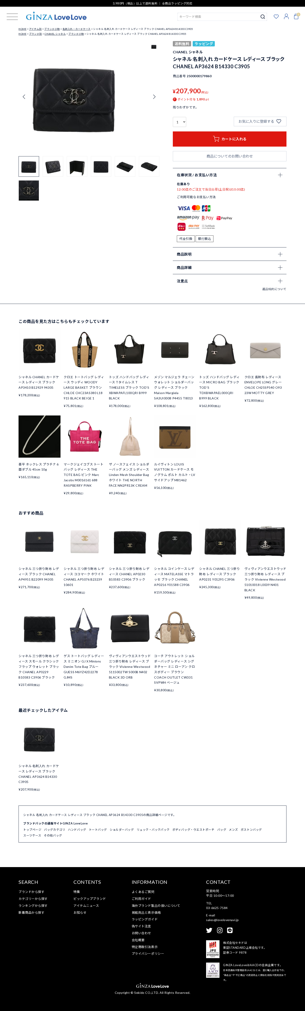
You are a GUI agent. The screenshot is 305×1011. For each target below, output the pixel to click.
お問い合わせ (141, 933)
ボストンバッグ (251, 829)
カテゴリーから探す (33, 899)
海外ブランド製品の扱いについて (156, 905)
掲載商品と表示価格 (146, 912)
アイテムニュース (86, 905)
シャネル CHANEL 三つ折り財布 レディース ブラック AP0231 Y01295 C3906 (219, 574)
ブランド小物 (52, 28)
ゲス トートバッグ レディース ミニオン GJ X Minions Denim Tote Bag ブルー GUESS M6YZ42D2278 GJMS (84, 666)
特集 (76, 892)
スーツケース (32, 835)
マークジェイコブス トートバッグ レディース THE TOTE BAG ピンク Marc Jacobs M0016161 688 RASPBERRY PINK (83, 474)
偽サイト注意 (141, 926)
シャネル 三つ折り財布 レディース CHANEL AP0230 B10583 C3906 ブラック (129, 574)
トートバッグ (98, 829)
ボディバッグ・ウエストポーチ (193, 829)
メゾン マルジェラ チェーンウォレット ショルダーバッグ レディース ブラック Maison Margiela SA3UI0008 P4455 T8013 (174, 387)
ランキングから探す (33, 905)
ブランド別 (35, 33)
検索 (263, 17)
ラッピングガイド (145, 919)
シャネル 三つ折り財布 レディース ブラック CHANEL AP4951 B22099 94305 (39, 574)
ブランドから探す (31, 892)
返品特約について (274, 289)
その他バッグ (53, 835)
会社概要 (138, 940)
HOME (22, 28)
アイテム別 (35, 28)
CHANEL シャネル (55, 33)
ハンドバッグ (77, 829)
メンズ (233, 829)
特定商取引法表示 (145, 947)
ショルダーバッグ (122, 829)
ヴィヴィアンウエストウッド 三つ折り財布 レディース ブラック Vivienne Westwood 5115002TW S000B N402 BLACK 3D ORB (130, 666)
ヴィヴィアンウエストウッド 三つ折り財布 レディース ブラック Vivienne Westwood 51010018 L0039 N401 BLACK (265, 579)
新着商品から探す (31, 912)
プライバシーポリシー (148, 953)
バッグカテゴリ (54, 829)
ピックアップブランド (89, 899)
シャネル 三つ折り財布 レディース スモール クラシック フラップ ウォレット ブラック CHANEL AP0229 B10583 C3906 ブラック (39, 666)
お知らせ (79, 912)
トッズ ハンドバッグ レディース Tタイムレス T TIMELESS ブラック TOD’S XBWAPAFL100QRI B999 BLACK (129, 387)
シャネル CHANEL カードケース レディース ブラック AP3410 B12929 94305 (39, 382)
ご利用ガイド (141, 899)
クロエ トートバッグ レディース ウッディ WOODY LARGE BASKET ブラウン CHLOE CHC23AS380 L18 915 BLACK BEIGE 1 (84, 387)
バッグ (221, 829)
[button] (154, 97)
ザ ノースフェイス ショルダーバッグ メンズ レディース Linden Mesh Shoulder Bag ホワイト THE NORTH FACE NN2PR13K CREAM (129, 474)
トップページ (32, 829)
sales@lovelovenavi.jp (222, 920)
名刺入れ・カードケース (77, 28)
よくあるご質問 (143, 892)
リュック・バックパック (153, 829)
